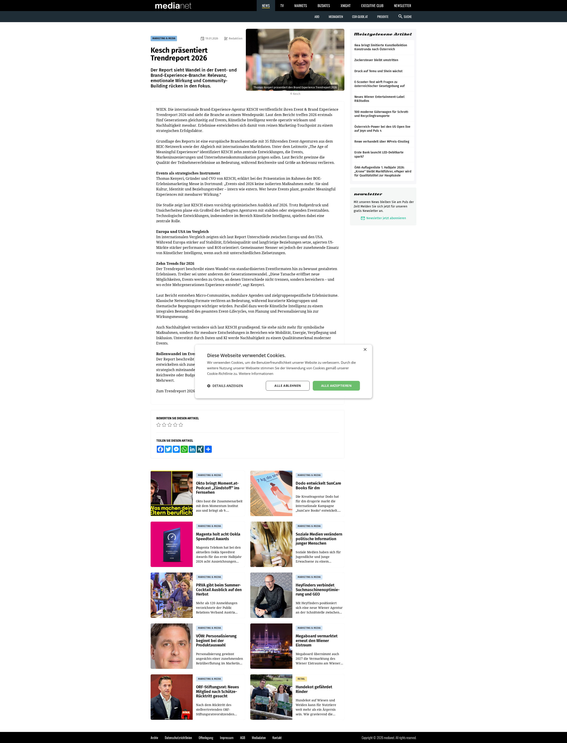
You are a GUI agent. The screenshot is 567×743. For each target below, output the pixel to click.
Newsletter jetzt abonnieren (383, 218)
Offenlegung (206, 737)
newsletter (368, 194)
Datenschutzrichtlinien (178, 737)
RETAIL (301, 678)
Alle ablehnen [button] (287, 385)
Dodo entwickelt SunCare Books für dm (318, 485)
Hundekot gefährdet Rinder (314, 689)
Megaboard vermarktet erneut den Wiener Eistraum (317, 641)
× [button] (365, 349)
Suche (405, 16)
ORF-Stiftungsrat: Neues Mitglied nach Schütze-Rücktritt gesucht (217, 691)
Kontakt (277, 737)
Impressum (226, 737)
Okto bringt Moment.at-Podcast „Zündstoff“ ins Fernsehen (217, 488)
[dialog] (283, 371)
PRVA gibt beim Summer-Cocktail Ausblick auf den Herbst (219, 590)
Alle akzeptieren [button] (336, 385)
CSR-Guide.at (360, 16)
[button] (225, 386)
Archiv (154, 737)
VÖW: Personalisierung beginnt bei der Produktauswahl (216, 641)
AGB (242, 737)
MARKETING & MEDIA (163, 38)
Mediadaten (336, 16)
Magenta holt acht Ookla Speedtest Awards (218, 536)
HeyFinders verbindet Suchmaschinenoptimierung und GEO (318, 590)
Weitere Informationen (256, 373)
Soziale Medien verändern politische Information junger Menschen (319, 539)
